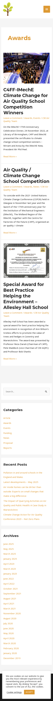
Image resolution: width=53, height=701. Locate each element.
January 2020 (10, 653)
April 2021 (8, 603)
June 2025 (8, 543)
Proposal (8, 442)
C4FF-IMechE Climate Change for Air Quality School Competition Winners (25, 101)
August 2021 (9, 598)
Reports (7, 447)
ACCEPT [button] (29, 692)
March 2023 (9, 568)
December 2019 (11, 658)
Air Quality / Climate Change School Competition (26, 175)
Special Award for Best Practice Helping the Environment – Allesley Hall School (25, 296)
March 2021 (9, 608)
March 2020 (9, 643)
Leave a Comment (12, 117)
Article (6, 417)
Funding (7, 432)
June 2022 (8, 578)
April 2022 (8, 583)
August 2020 (9, 618)
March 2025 (9, 553)
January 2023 (10, 573)
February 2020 (11, 648)
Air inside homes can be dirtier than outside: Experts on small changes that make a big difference (23, 491)
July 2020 (8, 623)
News (36, 186)
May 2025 (8, 548)
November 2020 (12, 613)
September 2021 (12, 593)
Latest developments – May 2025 (20, 482)
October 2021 (10, 588)
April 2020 (8, 638)
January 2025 (10, 558)
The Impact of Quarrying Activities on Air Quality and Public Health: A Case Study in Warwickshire (24, 505)
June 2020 (8, 628)
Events (36, 117)
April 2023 (8, 563)
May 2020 (8, 633)
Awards (28, 117)
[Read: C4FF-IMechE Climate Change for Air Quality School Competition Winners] (26, 67)
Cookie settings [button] (14, 692)
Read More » (10, 156)
